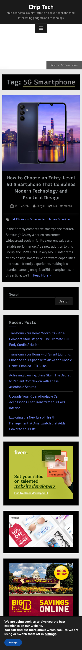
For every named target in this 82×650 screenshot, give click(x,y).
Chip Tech (41, 7)
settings (50, 634)
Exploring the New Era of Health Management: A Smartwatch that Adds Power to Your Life (37, 423)
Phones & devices (59, 219)
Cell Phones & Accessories (28, 219)
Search (14, 294)
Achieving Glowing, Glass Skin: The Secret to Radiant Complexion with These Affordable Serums (40, 381)
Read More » (42, 276)
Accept (13, 642)
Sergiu (40, 206)
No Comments (62, 206)
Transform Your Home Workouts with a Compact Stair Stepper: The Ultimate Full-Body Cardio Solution (39, 339)
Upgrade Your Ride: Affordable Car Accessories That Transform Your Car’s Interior (37, 402)
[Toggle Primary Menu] (41, 28)
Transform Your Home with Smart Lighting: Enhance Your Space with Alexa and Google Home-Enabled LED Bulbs (40, 360)
